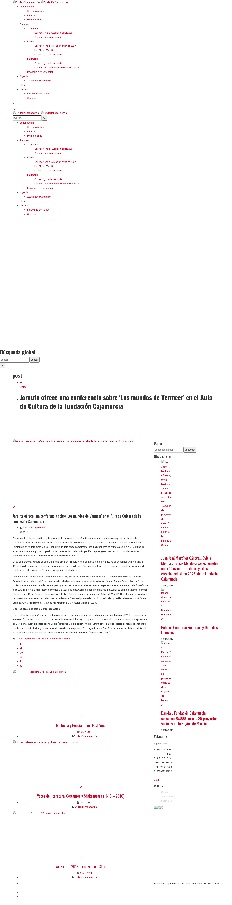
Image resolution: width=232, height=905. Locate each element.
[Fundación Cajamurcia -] (40, 2)
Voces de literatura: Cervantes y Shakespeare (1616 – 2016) (80, 796)
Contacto (25, 888)
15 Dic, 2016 (85, 802)
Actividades (167, 796)
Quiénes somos (28, 883)
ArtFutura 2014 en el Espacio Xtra (80, 866)
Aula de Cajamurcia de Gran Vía (31, 638)
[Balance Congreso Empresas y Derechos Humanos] (190, 602)
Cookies (24, 896)
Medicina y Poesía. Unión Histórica (80, 725)
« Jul (156, 780)
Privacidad (25, 892)
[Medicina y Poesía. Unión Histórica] (81, 692)
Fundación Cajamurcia (33, 527)
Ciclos (23, 387)
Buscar (34, 359)
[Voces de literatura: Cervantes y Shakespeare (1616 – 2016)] (81, 762)
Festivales (166, 800)
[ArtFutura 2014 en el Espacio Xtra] (81, 833)
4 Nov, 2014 (85, 873)
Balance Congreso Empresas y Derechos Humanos (189, 629)
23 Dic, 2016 (85, 732)
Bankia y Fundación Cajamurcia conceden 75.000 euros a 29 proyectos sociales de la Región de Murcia (189, 718)
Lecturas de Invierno (59, 638)
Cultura (165, 792)
